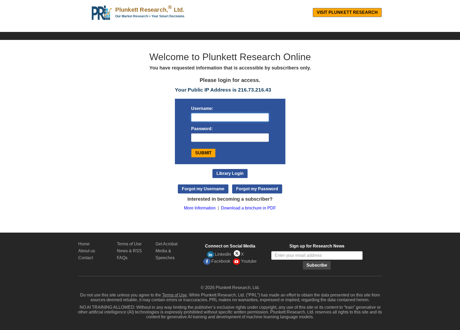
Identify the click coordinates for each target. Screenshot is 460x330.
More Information (200, 208)
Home (84, 244)
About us (86, 251)
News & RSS (129, 251)
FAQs (122, 257)
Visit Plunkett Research (347, 12)
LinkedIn (223, 254)
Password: (202, 128)
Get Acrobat (166, 244)
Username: (202, 108)
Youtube (249, 261)
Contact (85, 257)
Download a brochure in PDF (248, 208)
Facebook (220, 261)
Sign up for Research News (316, 246)
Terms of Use (129, 244)
